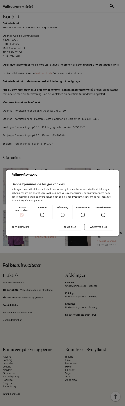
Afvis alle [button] (70, 227)
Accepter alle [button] (98, 227)
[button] (21, 227)
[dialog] (62, 203)
